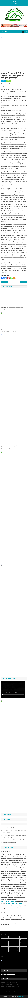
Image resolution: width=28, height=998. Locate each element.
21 (17, 947)
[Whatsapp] (11, 278)
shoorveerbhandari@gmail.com (14, 903)
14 (17, 945)
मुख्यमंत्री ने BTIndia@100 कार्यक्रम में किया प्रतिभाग (13, 827)
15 (21, 945)
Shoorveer (13, 83)
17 (2, 947)
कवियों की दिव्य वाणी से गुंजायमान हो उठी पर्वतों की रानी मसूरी (12, 307)
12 (9, 945)
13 (13, 945)
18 (6, 947)
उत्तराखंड (3, 80)
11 (6, 945)
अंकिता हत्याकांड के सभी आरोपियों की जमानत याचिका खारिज (14, 840)
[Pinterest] (8, 278)
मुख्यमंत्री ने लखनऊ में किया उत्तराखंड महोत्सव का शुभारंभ (11, 329)
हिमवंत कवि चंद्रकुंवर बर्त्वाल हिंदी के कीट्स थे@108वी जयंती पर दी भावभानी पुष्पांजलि (14, 831)
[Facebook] (2, 278)
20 (13, 947)
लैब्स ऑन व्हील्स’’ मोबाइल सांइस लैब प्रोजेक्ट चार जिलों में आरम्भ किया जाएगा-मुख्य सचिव (5, 282)
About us (14, 1)
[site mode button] (22, 32)
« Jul (2, 956)
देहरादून (8, 80)
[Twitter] (5, 278)
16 (24, 945)
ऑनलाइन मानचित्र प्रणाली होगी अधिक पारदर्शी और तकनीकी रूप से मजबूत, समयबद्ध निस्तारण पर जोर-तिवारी (14, 836)
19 (9, 947)
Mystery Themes (21, 996)
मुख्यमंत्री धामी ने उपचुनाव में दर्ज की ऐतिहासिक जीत (10, 446)
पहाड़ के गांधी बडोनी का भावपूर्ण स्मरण (9, 842)
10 (2, 945)
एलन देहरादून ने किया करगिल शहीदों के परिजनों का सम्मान (24, 282)
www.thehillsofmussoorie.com (8, 901)
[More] (14, 278)
